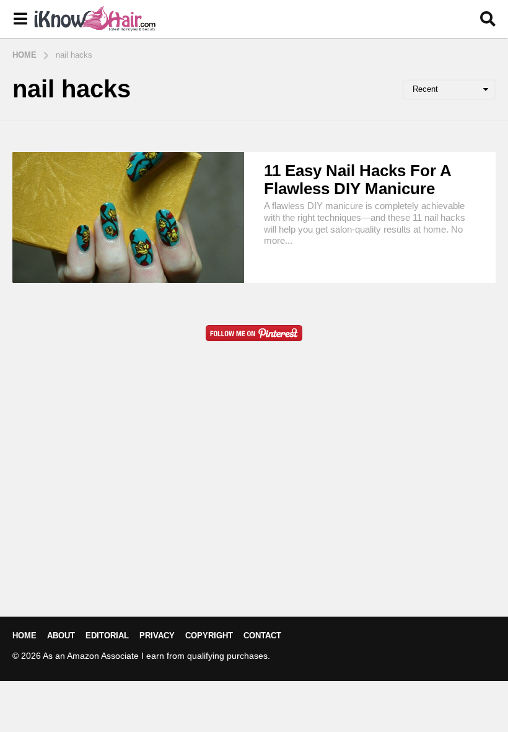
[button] (20, 19)
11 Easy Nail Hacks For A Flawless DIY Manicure (357, 179)
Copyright (209, 635)
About (61, 635)
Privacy (157, 635)
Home (24, 635)
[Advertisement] (254, 499)
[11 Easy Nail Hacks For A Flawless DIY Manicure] (128, 217)
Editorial (107, 635)
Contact (262, 635)
